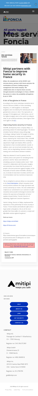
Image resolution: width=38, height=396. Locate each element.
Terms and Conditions (27, 390)
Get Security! (19, 318)
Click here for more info (21, 246)
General (18, 254)
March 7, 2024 (9, 252)
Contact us (19, 322)
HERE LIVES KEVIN (8, 296)
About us (19, 309)
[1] (15, 120)
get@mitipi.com (11, 375)
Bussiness (8, 254)
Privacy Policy (8, 390)
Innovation (25, 254)
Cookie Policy (17, 390)
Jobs (19, 313)
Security (7, 256)
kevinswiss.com (26, 5)
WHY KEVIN (7, 298)
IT (30, 254)
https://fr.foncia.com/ (9, 225)
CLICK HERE (23, 3)
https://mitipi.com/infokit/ (10, 221)
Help (19, 304)
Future (14, 254)
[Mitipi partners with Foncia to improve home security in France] (20, 60)
